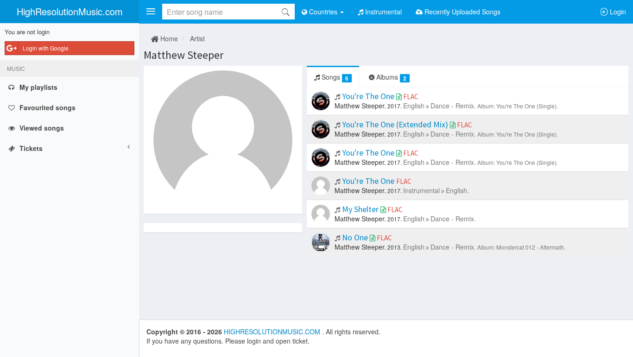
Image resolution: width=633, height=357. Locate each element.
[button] (150, 11)
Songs (334, 77)
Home (168, 38)
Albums (390, 77)
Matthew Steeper (183, 55)
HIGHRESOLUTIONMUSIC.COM (273, 331)
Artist (197, 38)
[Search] (285, 11)
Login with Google (46, 48)
